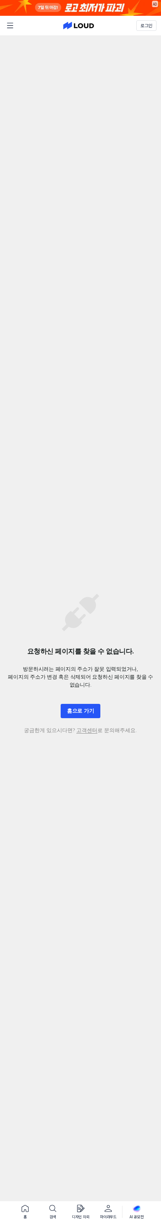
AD (155, 4)
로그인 (146, 25)
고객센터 (86, 730)
